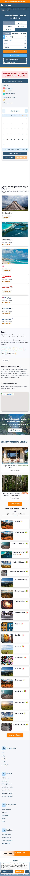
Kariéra (4, 818)
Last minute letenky (7, 787)
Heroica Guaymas (19, 724)
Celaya (17, 521)
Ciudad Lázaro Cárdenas (17, 571)
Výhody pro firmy (6, 837)
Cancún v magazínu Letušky (14, 441)
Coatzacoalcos (20, 613)
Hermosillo (19, 713)
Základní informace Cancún (11, 366)
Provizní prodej (6, 843)
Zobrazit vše (5, 765)
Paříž (3, 753)
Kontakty (4, 812)
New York (4, 759)
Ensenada (18, 680)
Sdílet (6, 360)
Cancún (3, 332)
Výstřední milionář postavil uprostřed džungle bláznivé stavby (11, 495)
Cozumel (18, 646)
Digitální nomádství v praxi (10, 467)
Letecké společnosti (7, 793)
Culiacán (18, 669)
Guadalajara (19, 691)
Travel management (7, 840)
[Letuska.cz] (6, 5)
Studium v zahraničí (7, 796)
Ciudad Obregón (19, 591)
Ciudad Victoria (20, 601)
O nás (3, 821)
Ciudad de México (19, 552)
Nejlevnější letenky (7, 784)
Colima (17, 624)
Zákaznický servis (6, 809)
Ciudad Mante (20, 580)
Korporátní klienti (6, 834)
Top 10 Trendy (5, 790)
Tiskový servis (5, 815)
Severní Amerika (22, 9)
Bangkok (4, 762)
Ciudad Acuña (19, 532)
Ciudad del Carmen (19, 562)
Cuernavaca (19, 657)
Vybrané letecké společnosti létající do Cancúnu (14, 187)
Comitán (18, 635)
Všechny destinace (11, 9)
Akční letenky (5, 778)
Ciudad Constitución (18, 544)
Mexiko (3, 10)
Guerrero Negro (20, 702)
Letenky (3, 9)
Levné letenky (5, 781)
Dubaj (3, 756)
